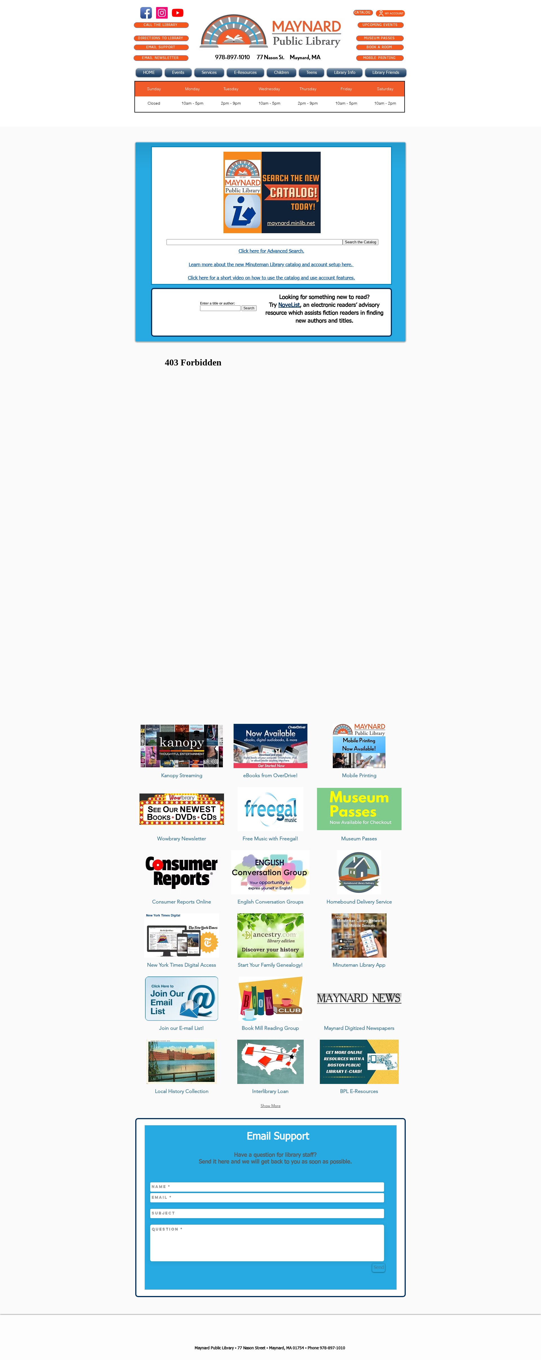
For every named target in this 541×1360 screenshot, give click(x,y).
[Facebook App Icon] (146, 13)
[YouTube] (177, 13)
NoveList (289, 305)
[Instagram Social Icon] (162, 13)
